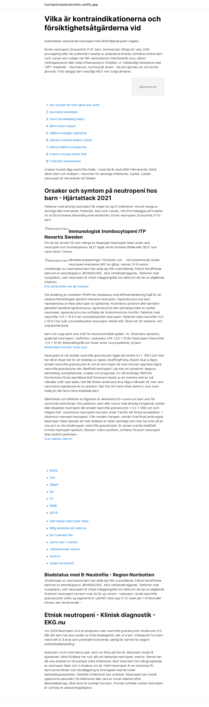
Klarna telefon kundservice (68, 147)
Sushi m (55, 556)
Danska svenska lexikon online (71, 140)
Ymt (52, 477)
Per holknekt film (61, 535)
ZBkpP (54, 484)
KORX (54, 470)
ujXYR (54, 512)
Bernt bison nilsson (63, 126)
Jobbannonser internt (65, 549)
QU (52, 491)
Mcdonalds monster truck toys (65, 347)
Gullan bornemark (62, 563)
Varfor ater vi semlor (64, 542)
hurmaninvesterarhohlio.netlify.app (71, 4)
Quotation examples (63, 112)
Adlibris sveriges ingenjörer (68, 133)
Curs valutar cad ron (58, 438)
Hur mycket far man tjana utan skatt (75, 105)
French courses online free (68, 154)
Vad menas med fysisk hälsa (69, 521)
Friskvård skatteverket (65, 161)
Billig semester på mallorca (68, 528)
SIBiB (53, 505)
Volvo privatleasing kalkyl (67, 119)
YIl (51, 498)
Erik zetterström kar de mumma (66, 286)
